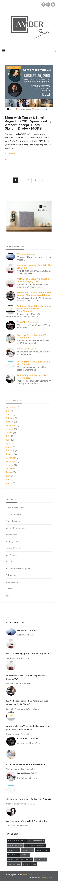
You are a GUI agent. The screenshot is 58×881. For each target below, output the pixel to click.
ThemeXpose (46, 877)
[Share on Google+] (47, 110)
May (8, 479)
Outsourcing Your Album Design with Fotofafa (28, 799)
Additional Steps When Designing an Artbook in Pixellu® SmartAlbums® (34, 308)
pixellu (9, 562)
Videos (9, 589)
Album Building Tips (15, 507)
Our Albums (11, 555)
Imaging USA (12, 541)
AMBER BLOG (28, 875)
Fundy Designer (13, 521)
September (11, 468)
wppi (8, 595)
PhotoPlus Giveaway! (28, 322)
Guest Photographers (16, 528)
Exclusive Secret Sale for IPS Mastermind (26, 764)
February (10, 418)
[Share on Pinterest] (50, 110)
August (9, 432)
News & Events (14, 68)
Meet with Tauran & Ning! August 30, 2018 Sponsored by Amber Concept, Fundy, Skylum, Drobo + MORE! (28, 123)
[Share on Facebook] (42, 110)
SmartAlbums (12, 582)
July (8, 411)
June (8, 440)
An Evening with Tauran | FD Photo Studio (26, 821)
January (10, 421)
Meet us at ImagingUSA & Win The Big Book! (27, 653)
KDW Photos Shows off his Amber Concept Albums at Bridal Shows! (34, 293)
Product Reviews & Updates (19, 568)
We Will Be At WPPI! (27, 349)
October (10, 429)
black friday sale (13, 514)
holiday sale (11, 534)
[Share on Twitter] (44, 110)
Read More (10, 153)
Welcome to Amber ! (27, 254)
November (11, 407)
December (11, 458)
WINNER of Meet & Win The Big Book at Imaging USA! (33, 280)
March (9, 414)
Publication (11, 575)
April (8, 443)
